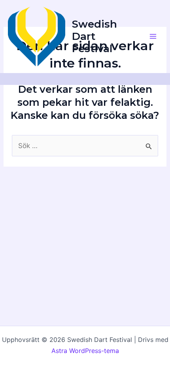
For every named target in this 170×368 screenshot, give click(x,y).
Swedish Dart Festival (94, 36)
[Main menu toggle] (153, 37)
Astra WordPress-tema (85, 351)
